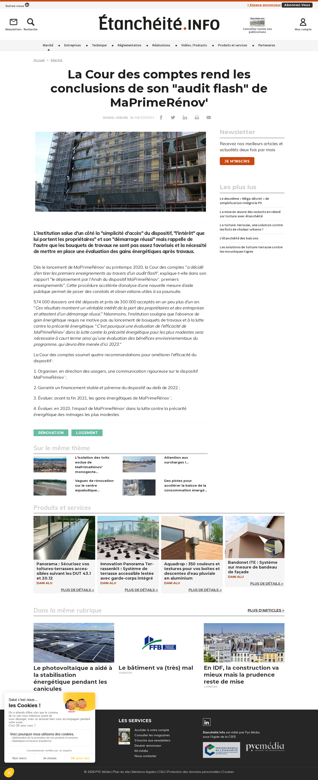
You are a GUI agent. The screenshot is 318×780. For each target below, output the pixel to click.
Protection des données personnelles (193, 772)
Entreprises (72, 45)
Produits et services (232, 45)
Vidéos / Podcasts (194, 45)
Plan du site (121, 772)
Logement (87, 433)
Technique (99, 45)
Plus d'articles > (266, 610)
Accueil (39, 60)
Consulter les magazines (152, 735)
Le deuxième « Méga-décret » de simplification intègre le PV (244, 200)
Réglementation (129, 45)
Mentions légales (144, 772)
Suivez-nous (15, 6)
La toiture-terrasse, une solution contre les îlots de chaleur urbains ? (251, 227)
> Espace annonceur (264, 5)
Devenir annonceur (148, 746)
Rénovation (51, 433)
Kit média (141, 751)
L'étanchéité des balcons (239, 238)
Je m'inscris (237, 161)
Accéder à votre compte (152, 730)
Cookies (228, 772)
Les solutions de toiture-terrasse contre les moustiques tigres (251, 249)
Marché (48, 45)
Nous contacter (145, 756)
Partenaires (266, 45)
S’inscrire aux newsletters (152, 740)
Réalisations (161, 45)
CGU (161, 772)
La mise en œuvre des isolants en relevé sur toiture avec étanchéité (250, 214)
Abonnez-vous (297, 5)
